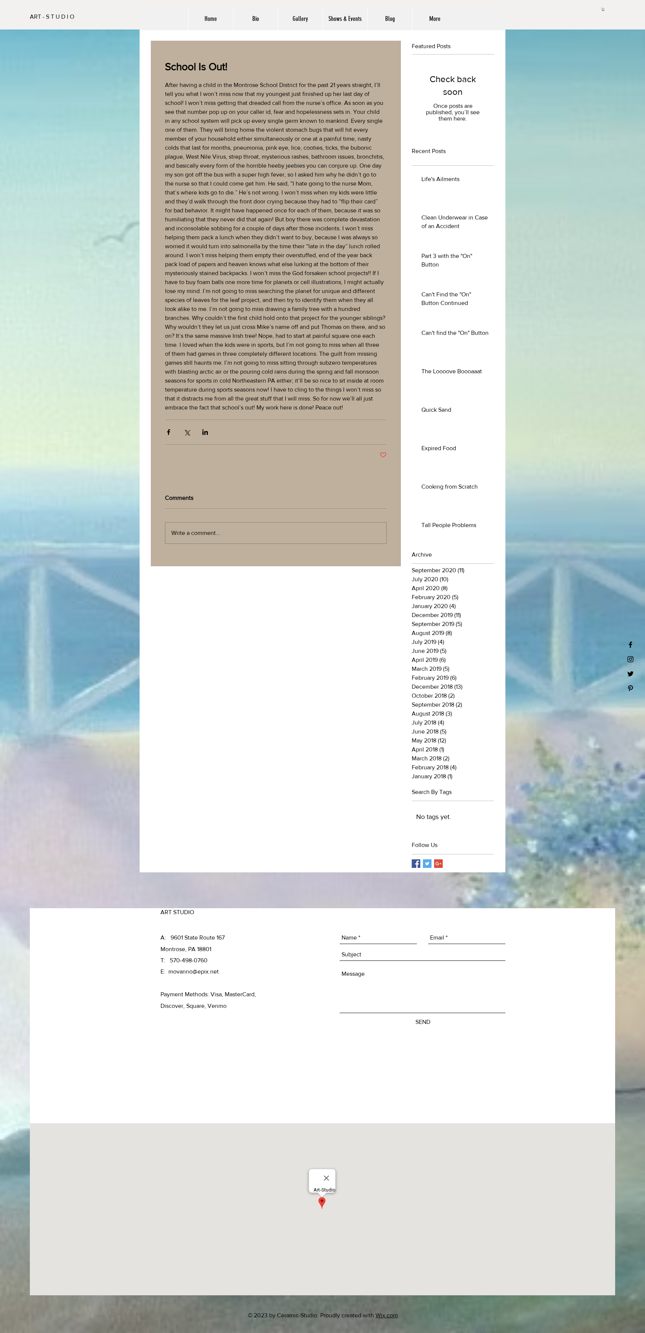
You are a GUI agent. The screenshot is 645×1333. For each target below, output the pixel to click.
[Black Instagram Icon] (630, 659)
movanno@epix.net (193, 971)
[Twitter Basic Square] (427, 863)
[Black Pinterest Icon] (630, 688)
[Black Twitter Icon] (630, 674)
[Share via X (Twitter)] (186, 432)
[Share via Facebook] (168, 432)
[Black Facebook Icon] (630, 645)
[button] (603, 9)
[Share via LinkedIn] (205, 432)
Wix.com (387, 1315)
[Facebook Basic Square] (416, 863)
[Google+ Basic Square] (438, 863)
